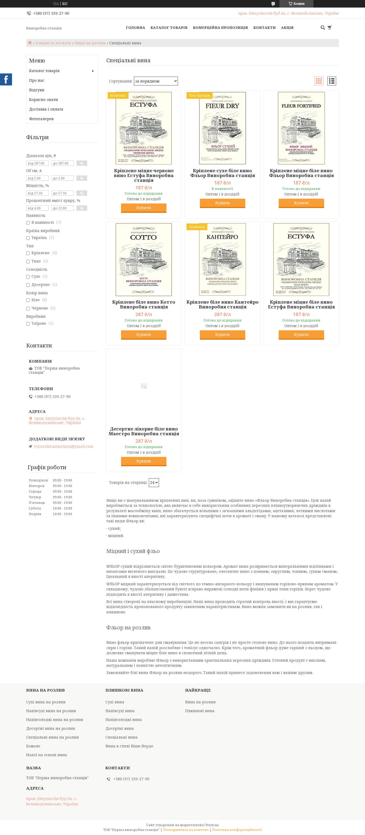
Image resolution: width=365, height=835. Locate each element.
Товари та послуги (53, 43)
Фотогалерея (41, 118)
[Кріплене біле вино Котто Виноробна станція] (143, 259)
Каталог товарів (169, 27)
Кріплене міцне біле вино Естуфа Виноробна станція (301, 304)
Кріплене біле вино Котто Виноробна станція (143, 304)
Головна (135, 27)
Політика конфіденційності (237, 830)
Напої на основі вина (46, 754)
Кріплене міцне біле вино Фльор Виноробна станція (301, 173)
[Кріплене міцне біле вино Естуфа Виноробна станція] (301, 259)
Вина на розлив (90, 43)
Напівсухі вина (120, 710)
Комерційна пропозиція (220, 27)
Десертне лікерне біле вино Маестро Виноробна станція (144, 431)
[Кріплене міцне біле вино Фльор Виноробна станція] (301, 128)
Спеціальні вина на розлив (52, 737)
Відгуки (36, 89)
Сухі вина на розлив (45, 701)
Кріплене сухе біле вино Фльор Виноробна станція (222, 173)
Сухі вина (115, 701)
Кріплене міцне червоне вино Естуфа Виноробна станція (144, 175)
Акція (287, 27)
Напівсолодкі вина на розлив (54, 719)
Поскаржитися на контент (186, 830)
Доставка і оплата (46, 109)
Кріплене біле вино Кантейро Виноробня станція (223, 304)
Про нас (36, 80)
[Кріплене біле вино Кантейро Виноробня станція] (222, 259)
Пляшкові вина (200, 710)
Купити (144, 207)
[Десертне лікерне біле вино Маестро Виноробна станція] (143, 386)
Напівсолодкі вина (124, 719)
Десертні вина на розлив (50, 728)
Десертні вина (120, 728)
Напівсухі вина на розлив (51, 710)
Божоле (33, 745)
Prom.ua (212, 825)
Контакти (264, 27)
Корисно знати (43, 99)
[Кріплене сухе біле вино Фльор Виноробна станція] (222, 128)
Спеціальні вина (122, 737)
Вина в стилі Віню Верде (129, 745)
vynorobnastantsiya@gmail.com (63, 446)
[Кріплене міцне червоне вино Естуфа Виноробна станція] (143, 128)
